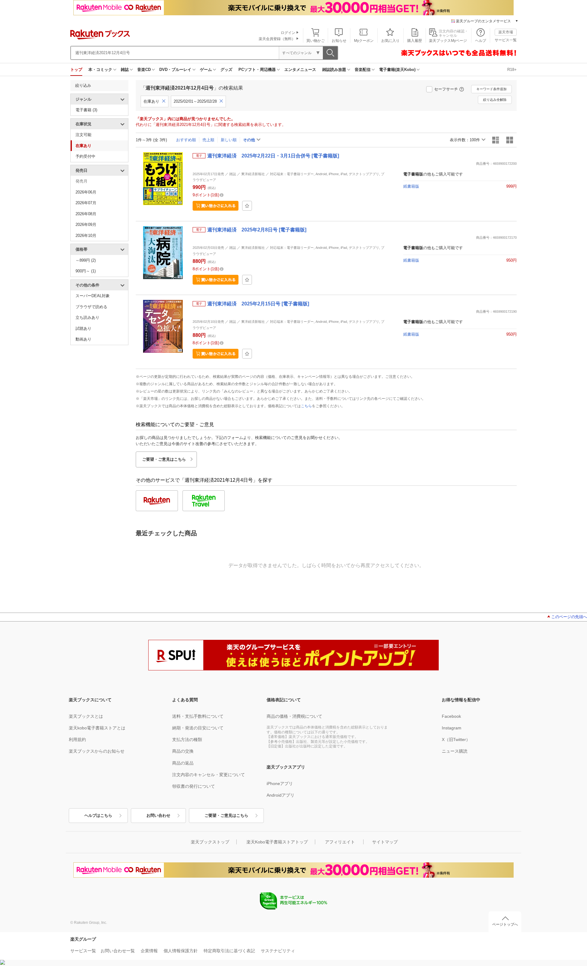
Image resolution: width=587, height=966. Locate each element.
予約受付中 (85, 156)
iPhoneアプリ (280, 783)
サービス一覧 (506, 40)
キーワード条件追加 (491, 89)
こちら (306, 406)
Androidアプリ (280, 795)
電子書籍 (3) (86, 110)
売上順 (208, 140)
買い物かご (315, 41)
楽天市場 (505, 32)
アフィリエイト (340, 841)
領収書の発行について (193, 786)
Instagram (451, 727)
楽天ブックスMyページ (448, 41)
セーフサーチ (446, 89)
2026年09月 (86, 224)
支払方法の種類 (187, 739)
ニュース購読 (454, 751)
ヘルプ (480, 41)
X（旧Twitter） (456, 739)
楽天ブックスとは (86, 716)
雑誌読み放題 (334, 69)
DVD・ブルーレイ (175, 69)
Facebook (451, 716)
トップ (76, 69)
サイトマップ (385, 841)
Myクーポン (364, 41)
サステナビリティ (278, 950)
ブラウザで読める (91, 306)
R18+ (512, 69)
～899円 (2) (86, 260)
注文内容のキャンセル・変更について (208, 774)
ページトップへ (505, 924)
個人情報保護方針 (181, 950)
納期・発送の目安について (197, 727)
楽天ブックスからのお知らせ (96, 751)
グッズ (226, 69)
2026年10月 (86, 235)
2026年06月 (86, 192)
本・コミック (100, 69)
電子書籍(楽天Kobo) (397, 69)
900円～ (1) (86, 271)
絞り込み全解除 (495, 99)
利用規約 (77, 739)
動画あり (83, 339)
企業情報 (149, 950)
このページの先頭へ (569, 616)
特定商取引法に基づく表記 (229, 950)
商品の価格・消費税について (294, 716)
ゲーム (206, 69)
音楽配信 (363, 69)
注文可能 (83, 134)
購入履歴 (414, 41)
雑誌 (125, 69)
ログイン (288, 33)
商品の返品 (183, 763)
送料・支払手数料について (197, 716)
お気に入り (390, 41)
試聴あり (83, 328)
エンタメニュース (300, 69)
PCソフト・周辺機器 (257, 69)
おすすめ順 (186, 140)
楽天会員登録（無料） (277, 39)
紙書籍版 (411, 186)
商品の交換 (183, 751)
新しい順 (229, 140)
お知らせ (339, 41)
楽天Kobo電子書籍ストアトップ (277, 841)
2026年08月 (86, 214)
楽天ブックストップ (210, 841)
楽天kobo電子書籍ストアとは (97, 727)
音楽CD (144, 69)
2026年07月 (86, 203)
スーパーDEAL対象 (93, 295)
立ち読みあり (87, 317)
